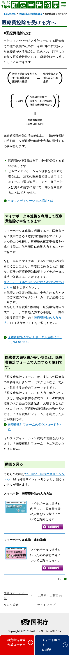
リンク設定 (11, 604)
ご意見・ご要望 (48, 595)
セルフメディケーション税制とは (30, 200)
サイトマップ (46, 604)
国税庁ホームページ (16, 596)
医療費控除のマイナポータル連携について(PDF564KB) (35, 340)
